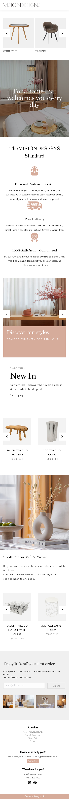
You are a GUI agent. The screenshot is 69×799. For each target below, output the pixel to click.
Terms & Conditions (33, 735)
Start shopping (16, 395)
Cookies (33, 741)
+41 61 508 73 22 (33, 778)
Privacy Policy (32, 738)
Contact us (32, 761)
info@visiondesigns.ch (33, 774)
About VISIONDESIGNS (33, 732)
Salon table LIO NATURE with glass (17, 630)
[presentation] (6, 33)
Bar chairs (40, 51)
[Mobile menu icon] (62, 5)
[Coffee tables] (18, 33)
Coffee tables (10, 51)
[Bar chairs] (50, 33)
